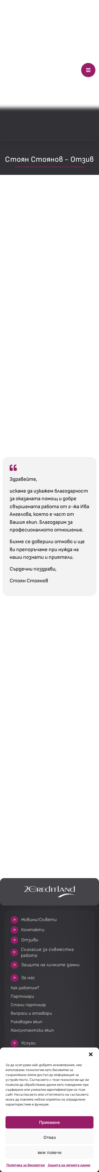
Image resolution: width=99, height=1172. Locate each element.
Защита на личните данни (69, 1165)
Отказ (49, 1137)
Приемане (49, 1122)
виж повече (50, 1152)
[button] (91, 1054)
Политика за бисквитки (25, 1165)
